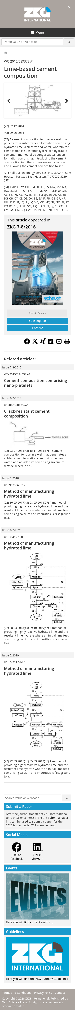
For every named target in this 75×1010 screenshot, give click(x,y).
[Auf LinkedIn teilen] (51, 343)
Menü (39, 32)
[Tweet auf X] (35, 343)
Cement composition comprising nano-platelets (35, 383)
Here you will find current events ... (29, 922)
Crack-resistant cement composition (27, 413)
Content (37, 328)
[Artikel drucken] (67, 341)
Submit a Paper (58, 818)
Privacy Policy (43, 993)
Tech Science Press (14, 1002)
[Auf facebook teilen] (27, 343)
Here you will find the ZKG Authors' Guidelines (37, 979)
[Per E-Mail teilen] (59, 341)
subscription (37, 321)
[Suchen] (69, 42)
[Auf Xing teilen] (43, 343)
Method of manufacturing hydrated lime (29, 494)
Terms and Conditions (16, 993)
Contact (60, 993)
